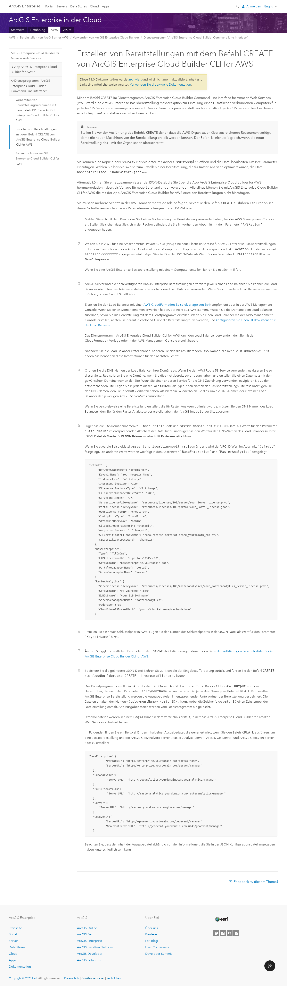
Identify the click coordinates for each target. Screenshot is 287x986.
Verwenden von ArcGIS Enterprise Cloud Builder (106, 37)
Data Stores (78, 6)
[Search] (238, 6)
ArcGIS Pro (84, 934)
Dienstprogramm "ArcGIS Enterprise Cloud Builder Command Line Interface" (196, 37)
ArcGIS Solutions (89, 960)
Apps (105, 6)
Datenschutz (71, 978)
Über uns (151, 928)
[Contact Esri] (236, 933)
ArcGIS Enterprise (24, 6)
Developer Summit (158, 954)
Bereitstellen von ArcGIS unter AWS (44, 37)
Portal (49, 6)
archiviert (135, 79)
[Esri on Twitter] (216, 933)
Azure (67, 30)
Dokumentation (20, 966)
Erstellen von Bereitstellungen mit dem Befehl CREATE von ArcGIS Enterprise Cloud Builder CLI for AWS (38, 136)
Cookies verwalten (92, 978)
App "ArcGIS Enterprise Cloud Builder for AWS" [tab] (34, 69)
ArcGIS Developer (89, 954)
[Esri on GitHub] (230, 933)
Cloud (94, 6)
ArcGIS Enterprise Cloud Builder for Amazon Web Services (35, 55)
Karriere (151, 934)
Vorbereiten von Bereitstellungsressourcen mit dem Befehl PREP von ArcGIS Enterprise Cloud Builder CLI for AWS (37, 110)
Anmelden (253, 6)
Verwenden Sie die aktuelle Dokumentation (160, 84)
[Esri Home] (221, 919)
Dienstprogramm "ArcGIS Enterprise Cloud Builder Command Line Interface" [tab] (30, 86)
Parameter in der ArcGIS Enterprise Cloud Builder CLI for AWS (37, 159)
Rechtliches (114, 978)
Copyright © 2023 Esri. (23, 978)
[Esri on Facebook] (223, 933)
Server (13, 941)
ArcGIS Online (87, 928)
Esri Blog (151, 941)
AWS (54, 30)
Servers (62, 6)
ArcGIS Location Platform (95, 947)
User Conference (157, 947)
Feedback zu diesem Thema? (256, 882)
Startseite (17, 30)
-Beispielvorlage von (177, 304)
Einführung (37, 30)
